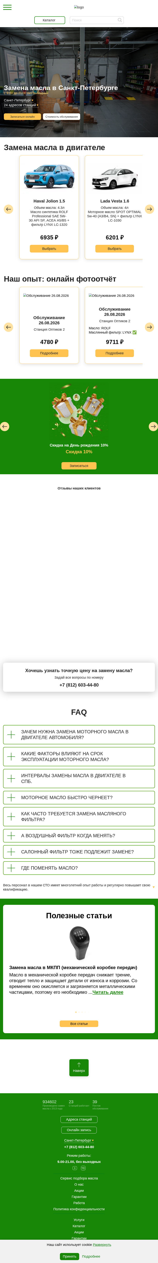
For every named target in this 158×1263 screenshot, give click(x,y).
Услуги (79, 1220)
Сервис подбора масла (79, 1178)
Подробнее (49, 353)
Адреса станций (79, 1119)
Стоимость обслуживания (61, 116)
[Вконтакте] (83, 1168)
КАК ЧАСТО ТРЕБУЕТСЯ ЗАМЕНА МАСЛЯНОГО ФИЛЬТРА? (73, 816)
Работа (79, 1203)
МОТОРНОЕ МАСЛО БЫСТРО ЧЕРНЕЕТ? (67, 797)
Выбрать (49, 249)
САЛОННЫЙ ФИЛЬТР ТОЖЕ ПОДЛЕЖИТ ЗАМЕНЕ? (77, 851)
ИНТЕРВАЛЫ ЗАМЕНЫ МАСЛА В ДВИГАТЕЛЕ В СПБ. (73, 778)
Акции (79, 1232)
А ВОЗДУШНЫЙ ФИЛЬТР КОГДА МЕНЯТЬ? (68, 835)
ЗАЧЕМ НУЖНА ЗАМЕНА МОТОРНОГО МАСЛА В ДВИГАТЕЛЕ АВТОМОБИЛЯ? (75, 734)
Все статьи (79, 1024)
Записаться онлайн (22, 116)
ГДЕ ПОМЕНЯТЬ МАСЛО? (49, 868)
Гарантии (79, 1238)
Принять (69, 1256)
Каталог (79, 1226)
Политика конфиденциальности (79, 1209)
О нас (79, 1184)
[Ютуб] (74, 1168)
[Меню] (7, 7)
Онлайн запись (79, 1130)
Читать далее (107, 992)
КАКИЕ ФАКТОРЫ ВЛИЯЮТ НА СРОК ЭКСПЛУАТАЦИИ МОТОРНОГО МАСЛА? (65, 756)
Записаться (79, 466)
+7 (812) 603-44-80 (79, 685)
